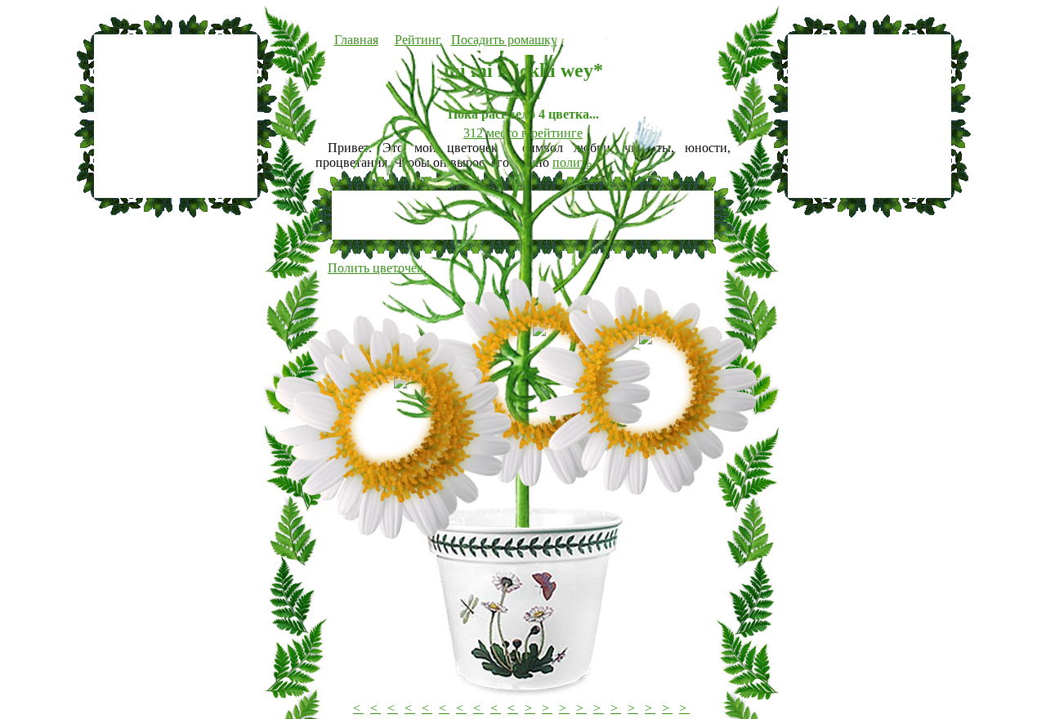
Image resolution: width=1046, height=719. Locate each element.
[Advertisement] (175, 116)
